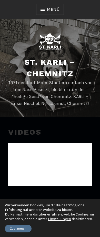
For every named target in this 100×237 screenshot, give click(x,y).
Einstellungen (59, 219)
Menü (53, 9)
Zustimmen (18, 228)
